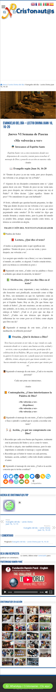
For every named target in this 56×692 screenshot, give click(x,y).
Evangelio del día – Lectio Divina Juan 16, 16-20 (37, 528)
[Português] (47, 4)
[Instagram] (11, 481)
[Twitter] (11, 476)
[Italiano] (42, 4)
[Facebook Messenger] (32, 476)
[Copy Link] (42, 476)
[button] (28, 686)
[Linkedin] (16, 476)
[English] (33, 4)
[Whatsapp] (26, 476)
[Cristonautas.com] (28, 10)
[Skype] (48, 476)
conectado (42, 556)
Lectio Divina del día (16, 85)
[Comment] (37, 476)
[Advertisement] (28, 48)
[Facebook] (5, 476)
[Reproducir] (5, 592)
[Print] (5, 481)
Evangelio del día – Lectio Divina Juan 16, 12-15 (19, 522)
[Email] (21, 481)
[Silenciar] (46, 592)
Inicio (4, 85)
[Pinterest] (21, 476)
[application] (28, 580)
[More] (26, 481)
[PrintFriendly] (16, 481)
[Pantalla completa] (50, 592)
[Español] (51, 4)
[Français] (37, 4)
